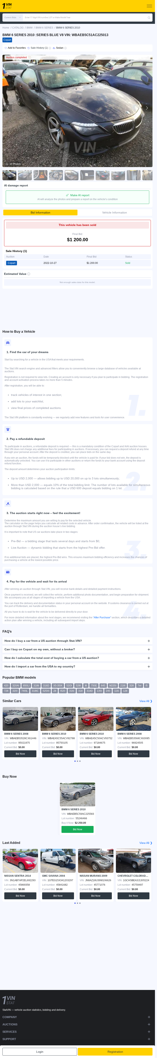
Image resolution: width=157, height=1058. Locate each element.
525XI (46, 690)
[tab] (75, 761)
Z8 (54, 690)
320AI (15, 685)
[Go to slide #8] (118, 175)
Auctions (9, 1024)
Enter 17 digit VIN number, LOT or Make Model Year (47, 17)
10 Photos (15, 164)
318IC (35, 690)
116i (116, 690)
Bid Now (20, 753)
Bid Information (40, 212)
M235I (112, 685)
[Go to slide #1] (9, 175)
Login (39, 1051)
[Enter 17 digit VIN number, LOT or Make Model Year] (149, 17)
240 (108, 690)
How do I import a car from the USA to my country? (39, 666)
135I (99, 690)
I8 (86, 685)
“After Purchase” (102, 617)
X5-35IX (57, 685)
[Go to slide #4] (56, 175)
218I (122, 685)
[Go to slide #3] (40, 175)
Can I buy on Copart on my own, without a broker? (39, 649)
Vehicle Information (114, 212)
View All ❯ (146, 701)
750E (94, 685)
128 (125, 690)
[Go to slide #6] (87, 175)
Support (9, 1039)
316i (71, 690)
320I (14, 690)
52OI (69, 685)
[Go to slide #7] (103, 175)
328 (131, 685)
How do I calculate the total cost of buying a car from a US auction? (51, 657)
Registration (115, 1051)
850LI (26, 685)
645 (103, 685)
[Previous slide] (8, 108)
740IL (24, 690)
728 (6, 690)
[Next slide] (146, 108)
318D (90, 690)
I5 (147, 685)
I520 (62, 690)
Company (9, 1017)
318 (80, 690)
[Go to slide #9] (134, 175)
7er (139, 685)
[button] (12, 17)
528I (78, 685)
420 (6, 685)
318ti (36, 685)
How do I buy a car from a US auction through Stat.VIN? (43, 640)
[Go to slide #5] (71, 175)
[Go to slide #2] (25, 175)
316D (46, 685)
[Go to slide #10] (149, 175)
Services (9, 1031)
